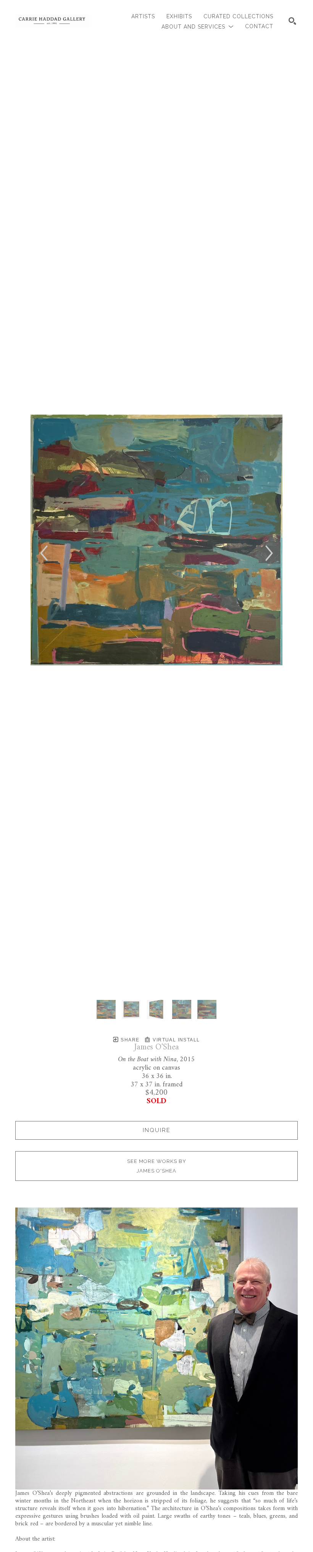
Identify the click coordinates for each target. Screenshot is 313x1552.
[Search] (292, 21)
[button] (197, 26)
